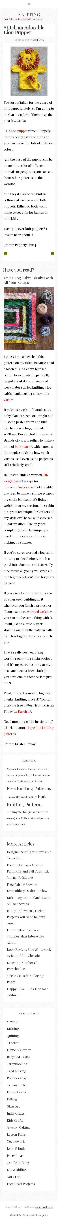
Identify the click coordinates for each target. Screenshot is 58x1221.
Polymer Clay (17, 1078)
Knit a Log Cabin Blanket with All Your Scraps (28, 280)
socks (9, 825)
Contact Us (15, 1215)
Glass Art (13, 1106)
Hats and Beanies (26, 796)
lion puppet (19, 131)
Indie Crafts (15, 1113)
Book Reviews (33, 775)
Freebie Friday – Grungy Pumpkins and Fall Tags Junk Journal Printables (28, 871)
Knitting (29, 14)
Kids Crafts (15, 1120)
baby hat (40, 769)
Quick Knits (20, 818)
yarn (7, 399)
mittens (10, 818)
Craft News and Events (29, 781)
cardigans (46, 775)
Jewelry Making (18, 1127)
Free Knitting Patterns (29, 788)
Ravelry (23, 711)
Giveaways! (11, 797)
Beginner (20, 775)
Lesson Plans (16, 1134)
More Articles (20, 844)
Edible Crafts (16, 1092)
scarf (30, 818)
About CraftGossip (44, 1206)
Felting (12, 1099)
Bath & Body (16, 1148)
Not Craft (13, 1176)
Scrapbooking (17, 1064)
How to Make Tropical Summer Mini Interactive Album (25, 936)
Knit (42, 796)
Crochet (13, 1043)
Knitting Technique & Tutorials (28, 812)
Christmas (11, 781)
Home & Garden (19, 1050)
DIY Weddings (17, 1169)
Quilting (13, 1035)
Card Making (16, 1071)
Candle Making (18, 1162)
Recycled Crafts (18, 1057)
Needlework (16, 1141)
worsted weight (38, 611)
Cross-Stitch (16, 1085)
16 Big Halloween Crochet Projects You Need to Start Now (26, 916)
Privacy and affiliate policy (35, 1215)
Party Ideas (15, 1155)
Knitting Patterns (24, 804)
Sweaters (18, 824)
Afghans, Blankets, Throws (21, 769)
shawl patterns (41, 818)
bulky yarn (22, 446)
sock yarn (26, 487)
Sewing (12, 1021)
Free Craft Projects (21, 1184)
